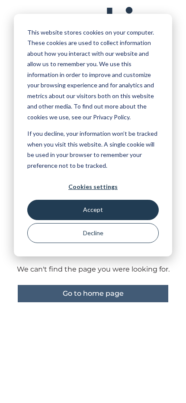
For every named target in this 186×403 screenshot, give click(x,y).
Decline (93, 233)
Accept (93, 209)
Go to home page (93, 293)
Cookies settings (93, 186)
